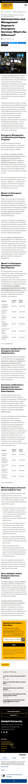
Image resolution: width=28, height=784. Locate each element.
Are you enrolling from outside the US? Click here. (15, 657)
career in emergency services (10, 75)
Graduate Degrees (6, 741)
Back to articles (5, 664)
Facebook (6, 42)
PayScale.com (9, 343)
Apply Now (13, 715)
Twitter (14, 42)
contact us (11, 182)
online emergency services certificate (15, 581)
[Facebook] (1, 732)
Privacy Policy (10, 653)
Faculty (3, 750)
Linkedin (22, 42)
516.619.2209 (16, 633)
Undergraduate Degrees (7, 744)
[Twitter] (4, 732)
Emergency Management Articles (19, 11)
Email (5, 45)
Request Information (13, 711)
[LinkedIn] (6, 732)
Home (2, 11)
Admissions (4, 748)
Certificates (4, 746)
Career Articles (8, 11)
